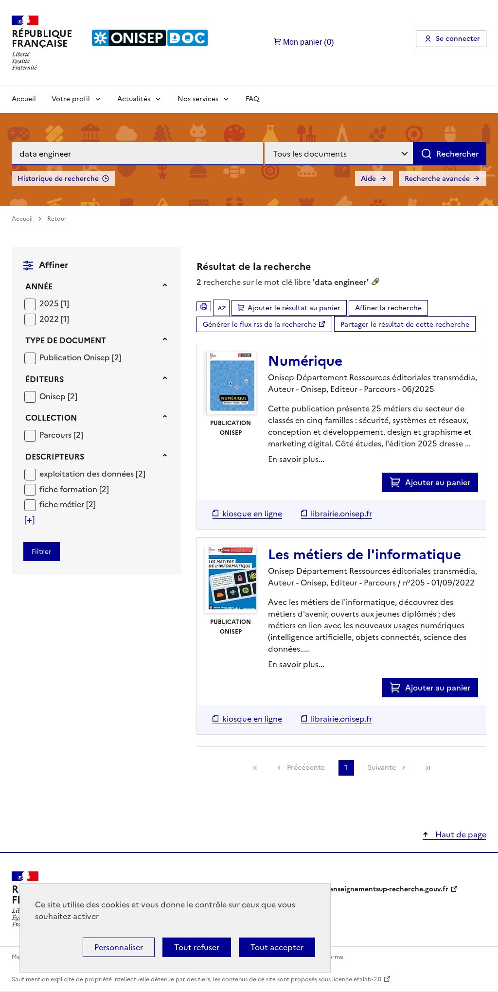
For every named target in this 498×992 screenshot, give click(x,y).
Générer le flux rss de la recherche (259, 324)
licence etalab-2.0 (356, 979)
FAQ (252, 99)
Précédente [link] (306, 767)
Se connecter (458, 39)
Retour (57, 218)
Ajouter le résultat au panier (294, 308)
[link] (255, 768)
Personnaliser (118, 947)
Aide (368, 179)
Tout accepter (276, 947)
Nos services (198, 99)
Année (39, 286)
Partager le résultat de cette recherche (404, 324)
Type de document (65, 340)
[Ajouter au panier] (397, 482)
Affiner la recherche (388, 308)
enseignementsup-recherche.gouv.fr (388, 889)
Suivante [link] (382, 767)
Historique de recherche (58, 179)
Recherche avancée (437, 179)
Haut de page (459, 834)
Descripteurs (54, 456)
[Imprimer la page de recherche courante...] (204, 306)
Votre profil (71, 99)
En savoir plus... (296, 459)
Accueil (24, 99)
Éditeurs (44, 379)
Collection (51, 418)
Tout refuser (196, 947)
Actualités (133, 99)
